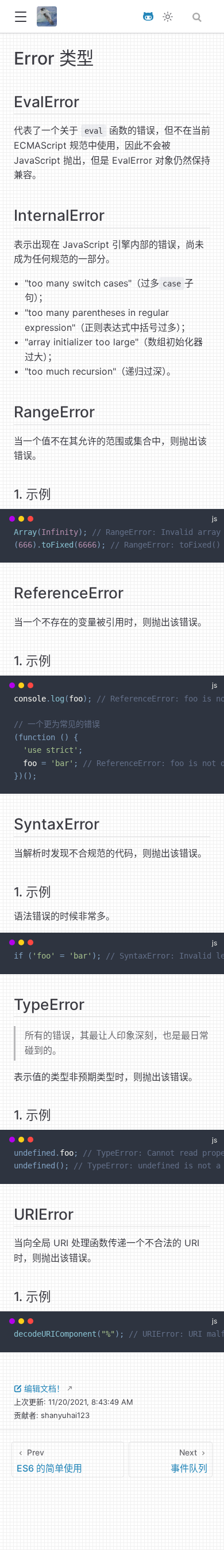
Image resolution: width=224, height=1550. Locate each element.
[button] (20, 17)
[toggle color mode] (168, 16)
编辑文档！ (44, 1388)
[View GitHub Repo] (148, 16)
